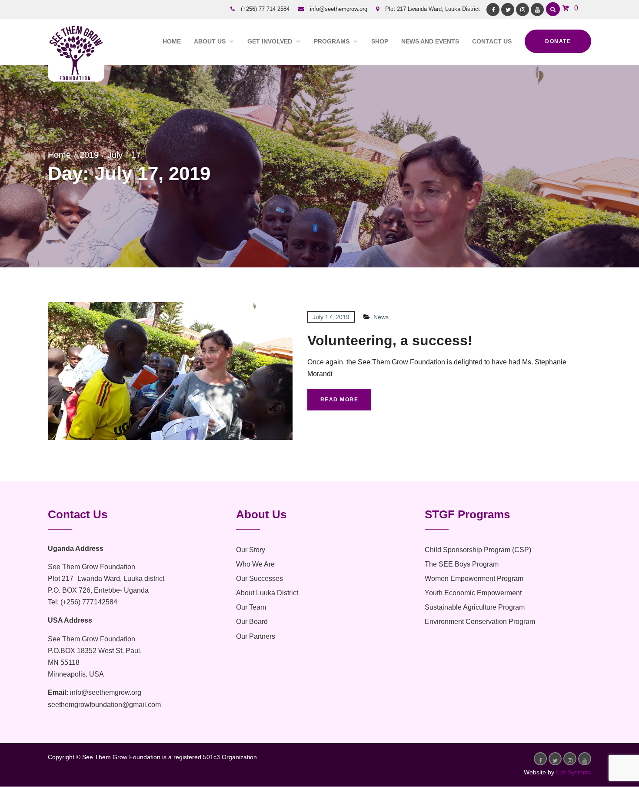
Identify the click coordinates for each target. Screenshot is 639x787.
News (381, 316)
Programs (331, 41)
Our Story (250, 550)
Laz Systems (573, 772)
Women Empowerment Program (474, 578)
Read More (339, 400)
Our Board (252, 621)
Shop (379, 41)
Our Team (251, 607)
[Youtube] (537, 9)
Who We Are (255, 564)
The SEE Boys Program (462, 564)
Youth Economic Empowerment (473, 593)
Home (172, 41)
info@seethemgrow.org (338, 9)
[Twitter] (507, 9)
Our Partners (255, 636)
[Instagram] (522, 9)
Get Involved (269, 41)
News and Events (430, 41)
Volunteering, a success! (390, 340)
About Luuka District (267, 593)
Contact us (492, 41)
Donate (558, 41)
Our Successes (259, 578)
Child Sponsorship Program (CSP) (478, 550)
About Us (210, 41)
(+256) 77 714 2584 (265, 9)
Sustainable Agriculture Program (475, 607)
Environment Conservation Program (480, 621)
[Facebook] (492, 9)
